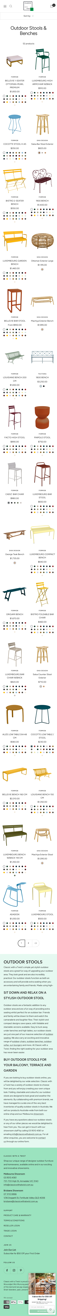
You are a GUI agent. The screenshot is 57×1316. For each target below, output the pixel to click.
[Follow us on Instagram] (13, 1270)
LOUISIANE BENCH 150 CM (42, 796)
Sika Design (42, 140)
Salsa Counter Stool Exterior (42, 676)
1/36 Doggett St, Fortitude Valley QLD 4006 (24, 1198)
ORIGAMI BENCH (14, 614)
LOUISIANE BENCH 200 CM (14, 379)
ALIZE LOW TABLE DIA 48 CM (14, 736)
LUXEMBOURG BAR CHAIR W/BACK (14, 676)
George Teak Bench (14, 554)
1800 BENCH (42, 377)
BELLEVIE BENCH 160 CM (14, 794)
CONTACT (8, 1236)
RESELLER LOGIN (12, 1225)
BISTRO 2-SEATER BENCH (15, 202)
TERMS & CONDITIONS (14, 1220)
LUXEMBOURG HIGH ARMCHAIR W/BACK (42, 82)
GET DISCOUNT (42, 1311)
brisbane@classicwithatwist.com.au (21, 1201)
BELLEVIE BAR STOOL (14, 321)
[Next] (35, 943)
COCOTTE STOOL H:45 (14, 144)
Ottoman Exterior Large (42, 261)
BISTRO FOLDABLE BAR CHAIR (42, 616)
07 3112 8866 (10, 1194)
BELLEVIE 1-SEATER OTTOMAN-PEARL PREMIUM (14, 84)
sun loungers (15, 1045)
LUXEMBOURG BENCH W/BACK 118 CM (14, 856)
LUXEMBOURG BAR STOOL (42, 496)
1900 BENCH (42, 201)
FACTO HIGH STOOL (14, 437)
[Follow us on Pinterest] (20, 1270)
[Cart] (51, 6)
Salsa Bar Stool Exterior (42, 144)
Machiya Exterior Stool (42, 854)
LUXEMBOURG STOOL (42, 914)
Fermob (14, 77)
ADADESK (15, 914)
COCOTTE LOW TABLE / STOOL (42, 736)
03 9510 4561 (10, 1177)
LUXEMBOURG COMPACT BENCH (42, 556)
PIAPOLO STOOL (42, 437)
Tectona (42, 374)
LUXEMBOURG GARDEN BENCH (15, 262)
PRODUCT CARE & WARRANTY (17, 1215)
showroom (38, 1114)
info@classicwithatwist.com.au (27, 1134)
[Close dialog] (54, 1275)
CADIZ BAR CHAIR (14, 494)
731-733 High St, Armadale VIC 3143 (21, 1181)
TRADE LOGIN (10, 1231)
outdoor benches (34, 1041)
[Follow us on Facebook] (7, 1270)
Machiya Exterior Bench (42, 321)
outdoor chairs (19, 1041)
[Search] (10, 6)
